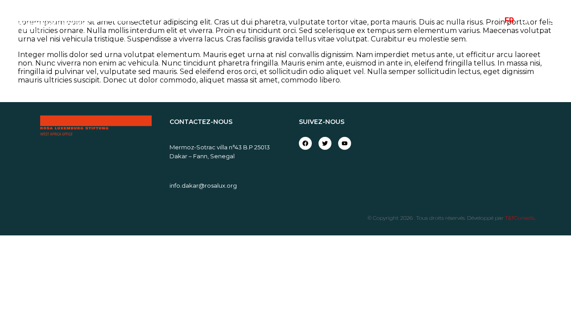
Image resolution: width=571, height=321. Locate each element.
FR (509, 20)
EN (525, 20)
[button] (554, 20)
